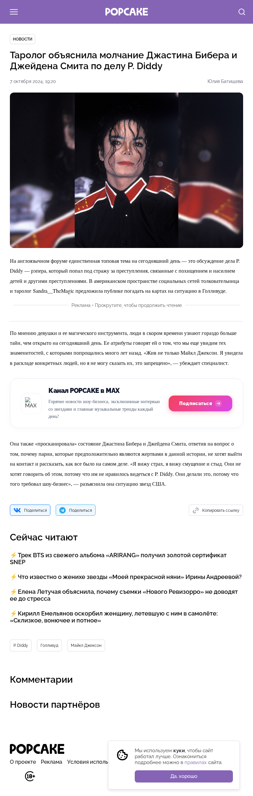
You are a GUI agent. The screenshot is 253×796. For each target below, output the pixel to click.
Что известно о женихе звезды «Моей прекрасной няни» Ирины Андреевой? (130, 576)
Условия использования (98, 762)
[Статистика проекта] (15, 780)
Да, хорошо (183, 776)
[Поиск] (242, 12)
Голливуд (49, 645)
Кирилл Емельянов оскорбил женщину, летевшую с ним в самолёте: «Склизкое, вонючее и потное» (114, 617)
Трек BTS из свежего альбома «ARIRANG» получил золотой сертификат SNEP (118, 558)
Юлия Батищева (225, 81)
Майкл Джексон (86, 645)
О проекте (23, 762)
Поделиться (35, 510)
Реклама (51, 762)
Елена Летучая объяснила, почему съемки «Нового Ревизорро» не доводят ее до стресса (124, 595)
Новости (22, 39)
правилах (195, 762)
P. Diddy (21, 645)
